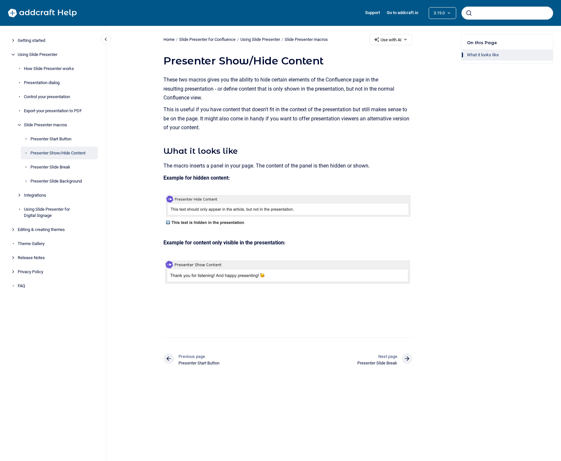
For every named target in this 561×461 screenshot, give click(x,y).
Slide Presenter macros (45, 124)
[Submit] (469, 13)
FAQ (21, 285)
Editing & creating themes (41, 229)
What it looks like (483, 54)
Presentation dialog (42, 82)
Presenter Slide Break (50, 167)
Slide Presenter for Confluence (207, 39)
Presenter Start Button (50, 138)
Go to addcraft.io (402, 12)
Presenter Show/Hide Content (57, 153)
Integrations (35, 195)
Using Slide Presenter (37, 54)
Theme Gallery (31, 243)
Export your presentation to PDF (53, 110)
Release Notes (31, 257)
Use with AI (391, 39)
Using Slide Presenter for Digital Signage (47, 212)
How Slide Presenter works (49, 68)
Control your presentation (47, 96)
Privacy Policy (30, 271)
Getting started (31, 40)
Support (372, 12)
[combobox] (507, 13)
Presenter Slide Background (56, 181)
